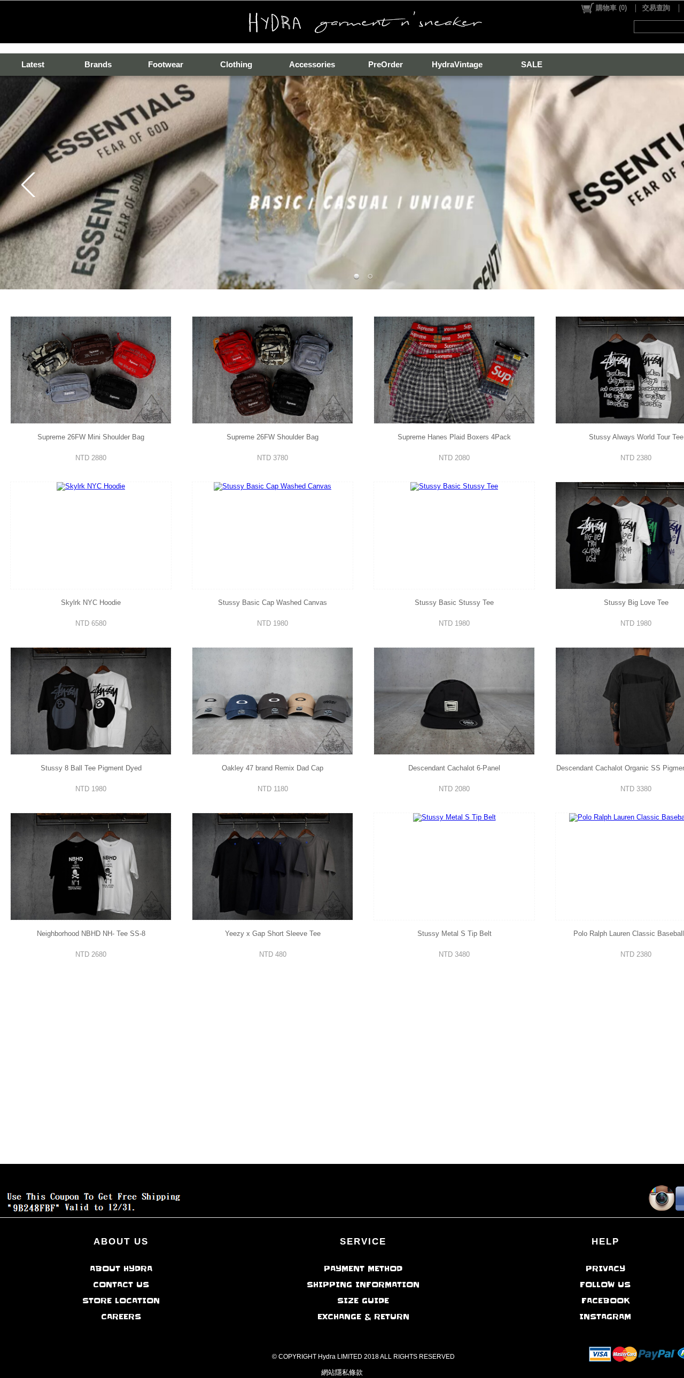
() (611, 8)
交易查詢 (656, 8)
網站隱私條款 (342, 1372)
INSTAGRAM (605, 1316)
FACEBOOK (605, 1300)
